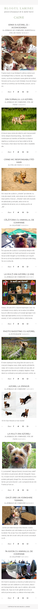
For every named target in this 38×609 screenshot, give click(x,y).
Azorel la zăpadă (19, 386)
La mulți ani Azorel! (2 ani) (19, 274)
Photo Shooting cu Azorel (19, 331)
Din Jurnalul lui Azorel (19, 99)
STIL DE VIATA (15, 33)
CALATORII (16, 225)
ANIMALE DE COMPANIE (14, 30)
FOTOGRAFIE (16, 334)
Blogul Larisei (19, 8)
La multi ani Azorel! (19, 434)
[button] (19, 2)
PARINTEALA (30, 30)
